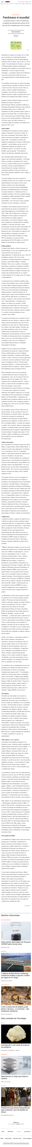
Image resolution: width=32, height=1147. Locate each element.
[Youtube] (21, 1124)
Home (3, 1131)
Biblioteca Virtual (17, 1138)
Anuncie (18, 1131)
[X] (10, 1124)
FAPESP (1, 1138)
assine (19, 1)
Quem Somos (10, 1131)
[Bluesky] (15, 1124)
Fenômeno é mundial (16, 18)
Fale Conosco (27, 1131)
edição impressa (28, 1)
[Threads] (17, 1124)
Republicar (28, 905)
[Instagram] (12, 1124)
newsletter (23, 1)
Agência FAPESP (8, 1138)
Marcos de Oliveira (16, 31)
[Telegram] (19, 1124)
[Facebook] (9, 1124)
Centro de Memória (27, 1138)
